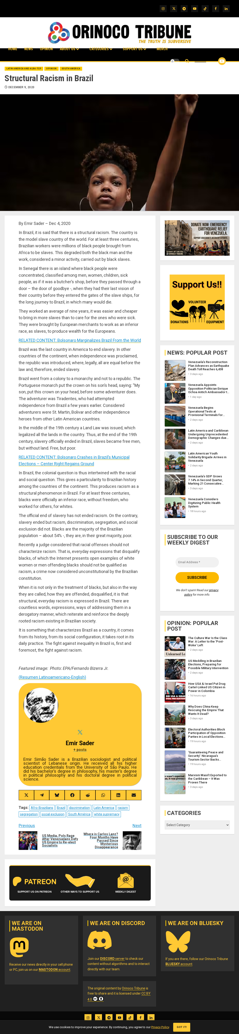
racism (123, 808)
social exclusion (53, 814)
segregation (29, 814)
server (112, 959)
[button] (187, 61)
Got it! (182, 1027)
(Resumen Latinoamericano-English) (52, 677)
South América (79, 814)
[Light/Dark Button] (174, 61)
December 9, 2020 (21, 87)
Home (12, 49)
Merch (162, 49)
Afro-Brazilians (42, 808)
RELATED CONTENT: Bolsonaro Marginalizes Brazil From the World (80, 340)
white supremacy (107, 814)
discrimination (79, 808)
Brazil (61, 808)
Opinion (46, 49)
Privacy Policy (160, 1027)
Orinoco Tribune (133, 988)
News (28, 49)
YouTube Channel (214, 61)
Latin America (104, 808)
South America (71, 68)
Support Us (133, 49)
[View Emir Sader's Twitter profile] (80, 732)
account (54, 969)
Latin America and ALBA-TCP (24, 68)
